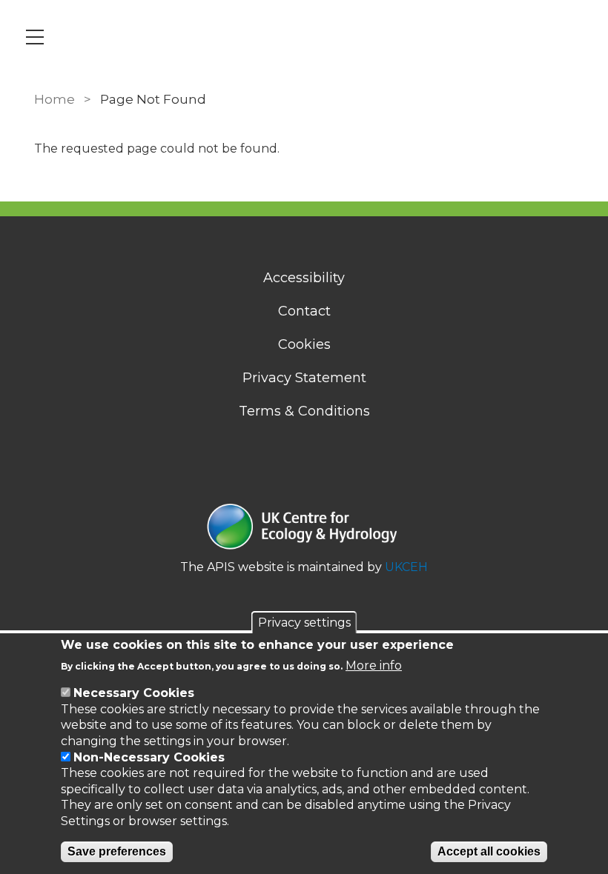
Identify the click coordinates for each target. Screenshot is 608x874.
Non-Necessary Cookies (149, 757)
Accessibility (304, 278)
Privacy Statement (304, 378)
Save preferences (116, 851)
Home (54, 99)
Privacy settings (304, 623)
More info (374, 665)
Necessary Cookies (133, 693)
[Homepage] (304, 528)
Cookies (304, 344)
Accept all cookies (489, 851)
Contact (304, 311)
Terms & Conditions (304, 411)
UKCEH (406, 567)
